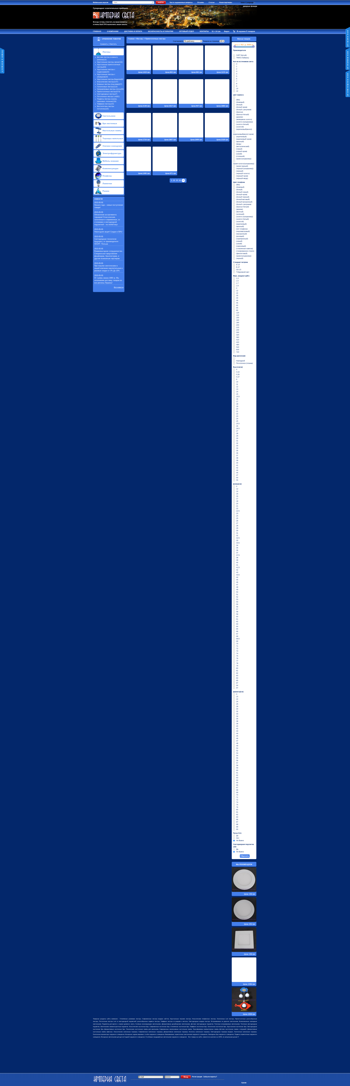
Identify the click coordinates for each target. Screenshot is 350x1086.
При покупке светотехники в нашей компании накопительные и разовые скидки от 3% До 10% (108, 268)
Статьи (211, 2)
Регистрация (197, 1077)
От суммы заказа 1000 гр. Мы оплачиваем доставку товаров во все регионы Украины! (108, 280)
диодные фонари (250, 6)
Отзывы (200, 2)
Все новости (118, 287)
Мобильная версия (100, 2)
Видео (226, 31)
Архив (243, 1083)
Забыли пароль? (210, 1077)
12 (174, 180)
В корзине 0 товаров (246, 31)
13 (177, 180)
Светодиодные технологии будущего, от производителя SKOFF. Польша (106, 241)
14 (180, 180)
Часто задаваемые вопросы (181, 2)
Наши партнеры (225, 2)
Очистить (113, 44)
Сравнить (104, 44)
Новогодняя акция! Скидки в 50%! (108, 232)
